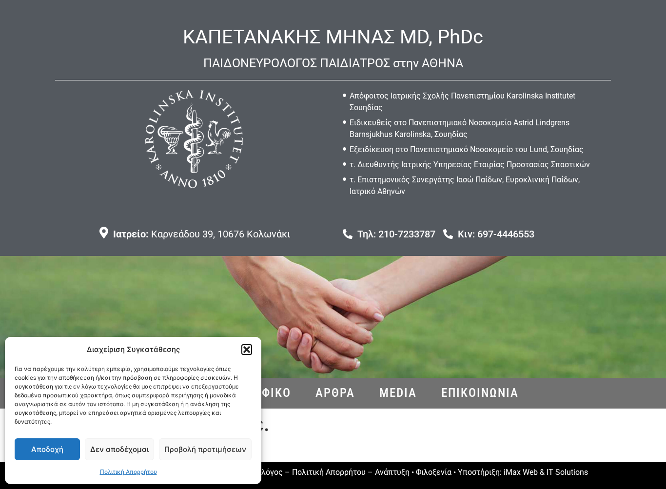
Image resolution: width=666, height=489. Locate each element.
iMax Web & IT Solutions (546, 472)
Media (398, 393)
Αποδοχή (47, 449)
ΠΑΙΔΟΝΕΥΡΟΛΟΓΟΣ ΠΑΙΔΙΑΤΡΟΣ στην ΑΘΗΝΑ (333, 63)
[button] (247, 349)
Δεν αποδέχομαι (119, 449)
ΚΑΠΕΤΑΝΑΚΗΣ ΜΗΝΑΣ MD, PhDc (333, 36)
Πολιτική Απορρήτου (128, 471)
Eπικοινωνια (480, 393)
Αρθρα (335, 393)
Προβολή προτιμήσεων (205, 449)
